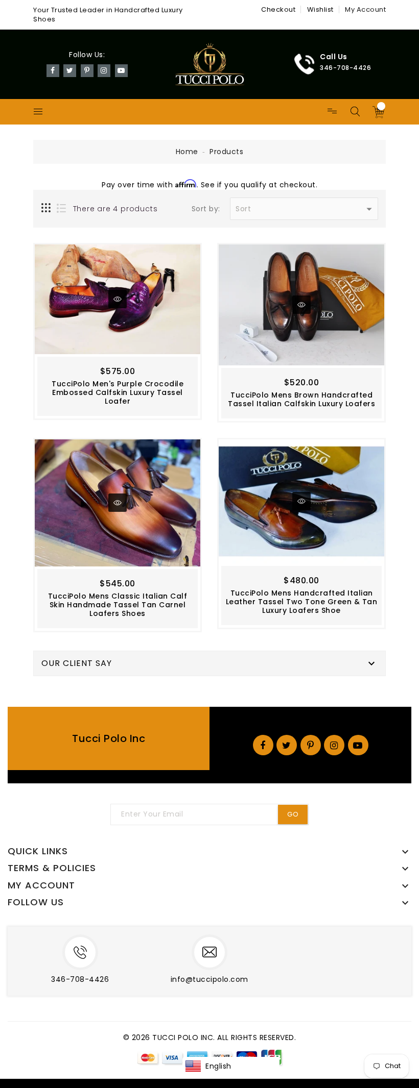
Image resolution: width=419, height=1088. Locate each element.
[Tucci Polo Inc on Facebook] (53, 70)
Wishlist (320, 9)
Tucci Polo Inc (108, 738)
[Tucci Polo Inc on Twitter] (70, 70)
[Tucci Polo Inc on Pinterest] (87, 70)
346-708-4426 (80, 979)
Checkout (278, 9)
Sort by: (206, 209)
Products (226, 151)
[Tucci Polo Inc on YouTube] (121, 70)
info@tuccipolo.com (209, 979)
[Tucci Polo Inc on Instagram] (104, 70)
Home (187, 151)
